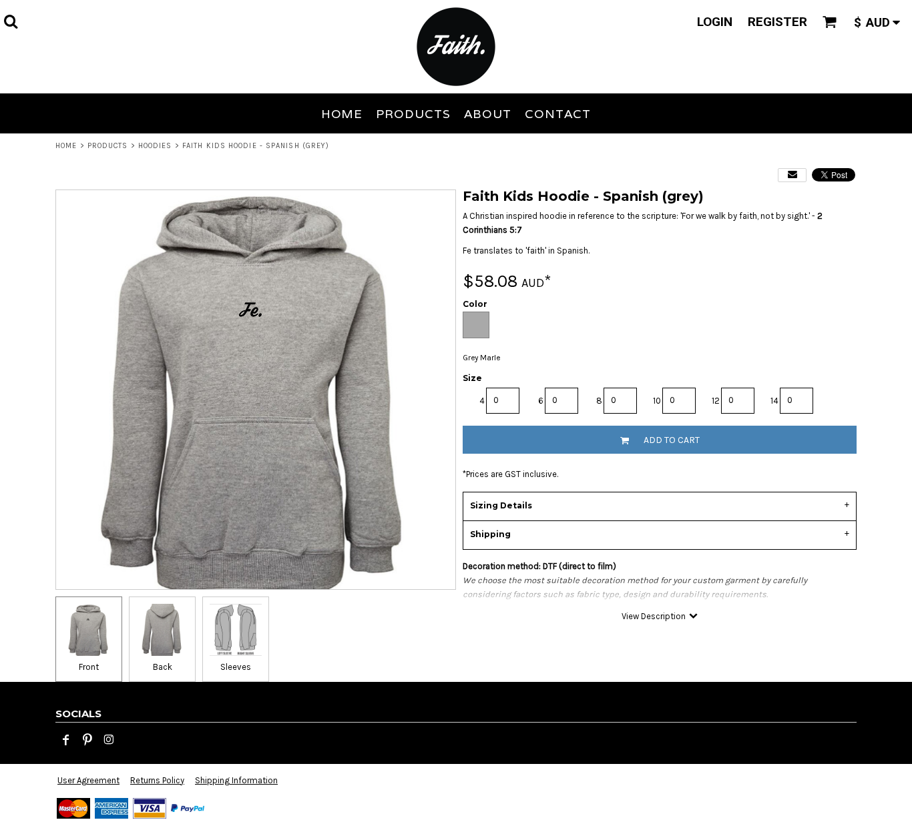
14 (774, 401)
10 (657, 401)
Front (89, 667)
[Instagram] (108, 740)
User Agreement (88, 780)
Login (714, 21)
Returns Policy (157, 780)
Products (107, 145)
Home (66, 145)
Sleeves (235, 667)
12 (716, 401)
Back (162, 667)
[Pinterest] (87, 740)
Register (777, 21)
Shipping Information (236, 780)
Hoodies (155, 145)
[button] (10, 21)
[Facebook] (66, 740)
